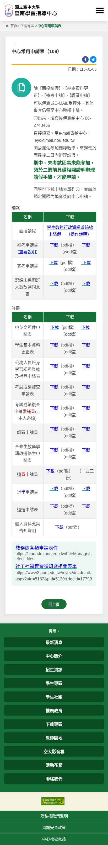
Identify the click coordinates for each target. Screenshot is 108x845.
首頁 (13, 26)
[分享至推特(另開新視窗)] (93, 59)
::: (5, 3)
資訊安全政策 (54, 827)
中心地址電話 (54, 839)
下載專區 (27, 26)
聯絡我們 (54, 779)
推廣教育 (54, 710)
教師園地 (54, 738)
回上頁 (54, 604)
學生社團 (54, 697)
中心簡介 (54, 656)
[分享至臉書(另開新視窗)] (85, 59)
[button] (100, 10)
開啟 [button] (53, 631)
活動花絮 (54, 765)
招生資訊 (54, 670)
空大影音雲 (54, 751)
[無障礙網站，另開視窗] (52, 801)
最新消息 (54, 642)
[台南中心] (54, 10)
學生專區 (54, 683)
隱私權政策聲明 (54, 816)
